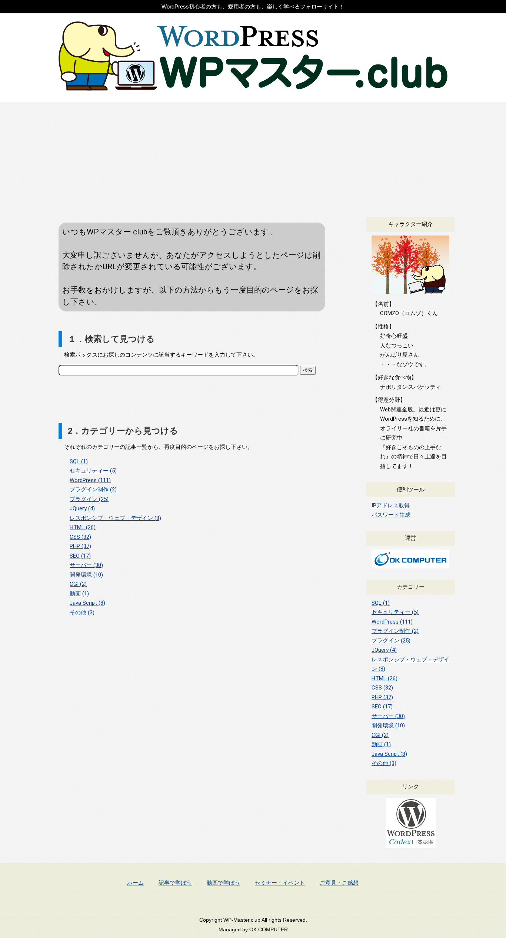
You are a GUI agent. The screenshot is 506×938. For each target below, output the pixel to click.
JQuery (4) (82, 508)
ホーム (135, 882)
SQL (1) (79, 461)
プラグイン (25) (89, 499)
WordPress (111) (90, 480)
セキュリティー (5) (93, 470)
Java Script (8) (87, 603)
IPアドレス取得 (391, 505)
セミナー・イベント (280, 882)
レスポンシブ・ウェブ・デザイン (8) (115, 518)
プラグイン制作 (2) (93, 489)
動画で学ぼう (223, 882)
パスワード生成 (391, 514)
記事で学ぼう (175, 882)
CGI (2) (78, 584)
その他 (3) (82, 612)
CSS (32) (80, 537)
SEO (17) (80, 556)
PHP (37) (80, 546)
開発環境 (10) (86, 574)
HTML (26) (83, 527)
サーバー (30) (86, 565)
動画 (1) (79, 593)
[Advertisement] (253, 158)
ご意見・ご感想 (339, 882)
